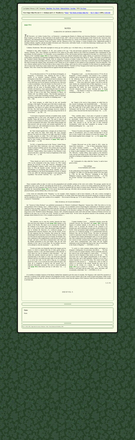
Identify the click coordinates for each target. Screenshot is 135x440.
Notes (66, 13)
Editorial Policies (65, 8)
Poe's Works (56, 8)
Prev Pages (83, 8)
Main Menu (49, 8)
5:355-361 (107, 13)
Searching (73, 8)
